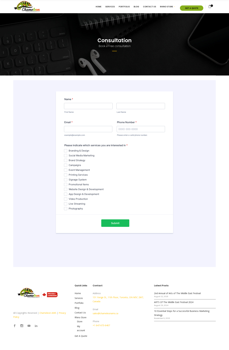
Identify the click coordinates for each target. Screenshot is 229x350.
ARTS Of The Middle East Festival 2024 (173, 302)
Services (79, 298)
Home (78, 293)
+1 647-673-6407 (101, 325)
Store (79, 321)
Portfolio (79, 302)
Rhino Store (80, 317)
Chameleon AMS (47, 312)
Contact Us (80, 312)
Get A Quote (81, 335)
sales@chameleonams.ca (105, 313)
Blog (77, 307)
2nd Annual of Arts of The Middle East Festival (177, 293)
